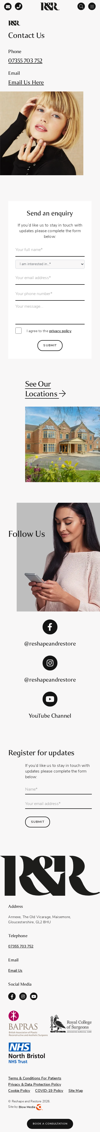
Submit (50, 345)
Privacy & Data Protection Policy (34, 1085)
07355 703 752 (25, 60)
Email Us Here (26, 82)
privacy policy (60, 331)
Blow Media (27, 1107)
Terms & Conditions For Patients (34, 1078)
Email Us (15, 971)
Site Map (75, 1091)
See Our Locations (42, 389)
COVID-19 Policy (49, 1091)
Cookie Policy (19, 1091)
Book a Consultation (50, 1123)
